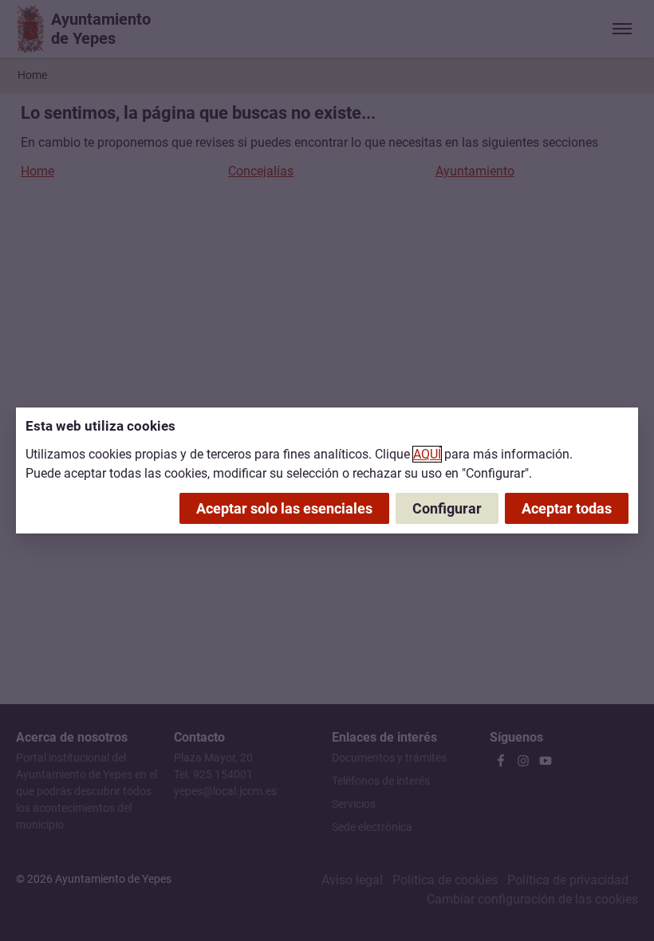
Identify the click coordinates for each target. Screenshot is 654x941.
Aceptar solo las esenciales (284, 508)
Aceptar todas (567, 508)
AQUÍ (427, 454)
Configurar (447, 508)
